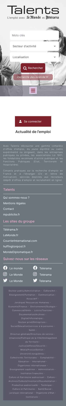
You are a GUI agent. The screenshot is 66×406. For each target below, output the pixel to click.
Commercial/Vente (21, 310)
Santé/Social (44, 389)
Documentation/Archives (32, 314)
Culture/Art (49, 290)
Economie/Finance (17, 306)
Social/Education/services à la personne (32, 326)
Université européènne (32, 353)
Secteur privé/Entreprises (32, 322)
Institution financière (32, 373)
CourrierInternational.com (20, 240)
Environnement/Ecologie (42, 306)
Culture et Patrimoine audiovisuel (26, 377)
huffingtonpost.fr (14, 246)
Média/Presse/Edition (31, 349)
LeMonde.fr (10, 235)
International (38, 361)
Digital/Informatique (32, 318)
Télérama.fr (10, 229)
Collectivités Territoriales (23, 357)
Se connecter (33, 121)
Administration (46, 369)
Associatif (32, 298)
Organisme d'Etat (45, 393)
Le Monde (15, 274)
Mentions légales (14, 203)
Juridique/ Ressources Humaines (32, 302)
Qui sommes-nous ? (16, 197)
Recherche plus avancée (31, 77)
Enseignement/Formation (22, 295)
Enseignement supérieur (22, 369)
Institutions (32, 397)
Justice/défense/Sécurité (31, 346)
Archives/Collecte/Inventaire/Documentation (32, 381)
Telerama (45, 268)
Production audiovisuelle (25, 385)
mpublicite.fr (11, 214)
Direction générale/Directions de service (31, 334)
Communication (46, 295)
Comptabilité (47, 357)
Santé (32, 330)
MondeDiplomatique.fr (18, 252)
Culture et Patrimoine (23, 389)
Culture (51, 377)
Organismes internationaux (32, 365)
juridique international (21, 393)
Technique (46, 385)
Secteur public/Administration (24, 290)
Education (23, 361)
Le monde (16, 268)
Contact (8, 209)
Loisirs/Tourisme (43, 310)
